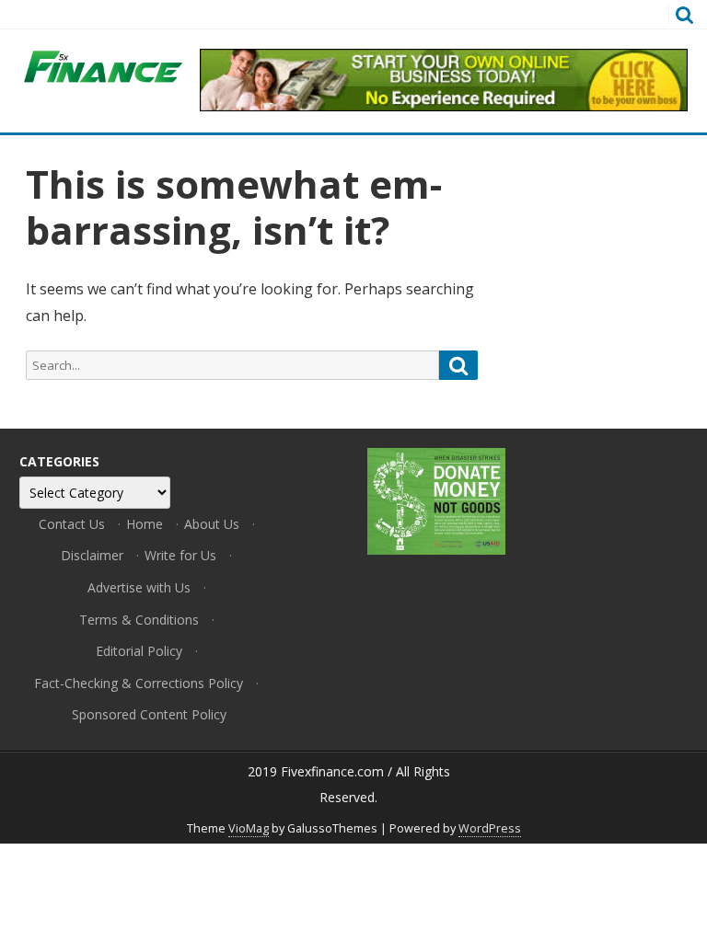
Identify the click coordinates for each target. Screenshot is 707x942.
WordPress (489, 828)
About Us (211, 524)
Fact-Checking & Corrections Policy (138, 683)
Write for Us (180, 555)
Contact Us (72, 524)
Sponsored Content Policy (149, 714)
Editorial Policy (139, 651)
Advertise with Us (139, 587)
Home (144, 524)
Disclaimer (92, 555)
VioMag (248, 828)
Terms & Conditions (139, 619)
